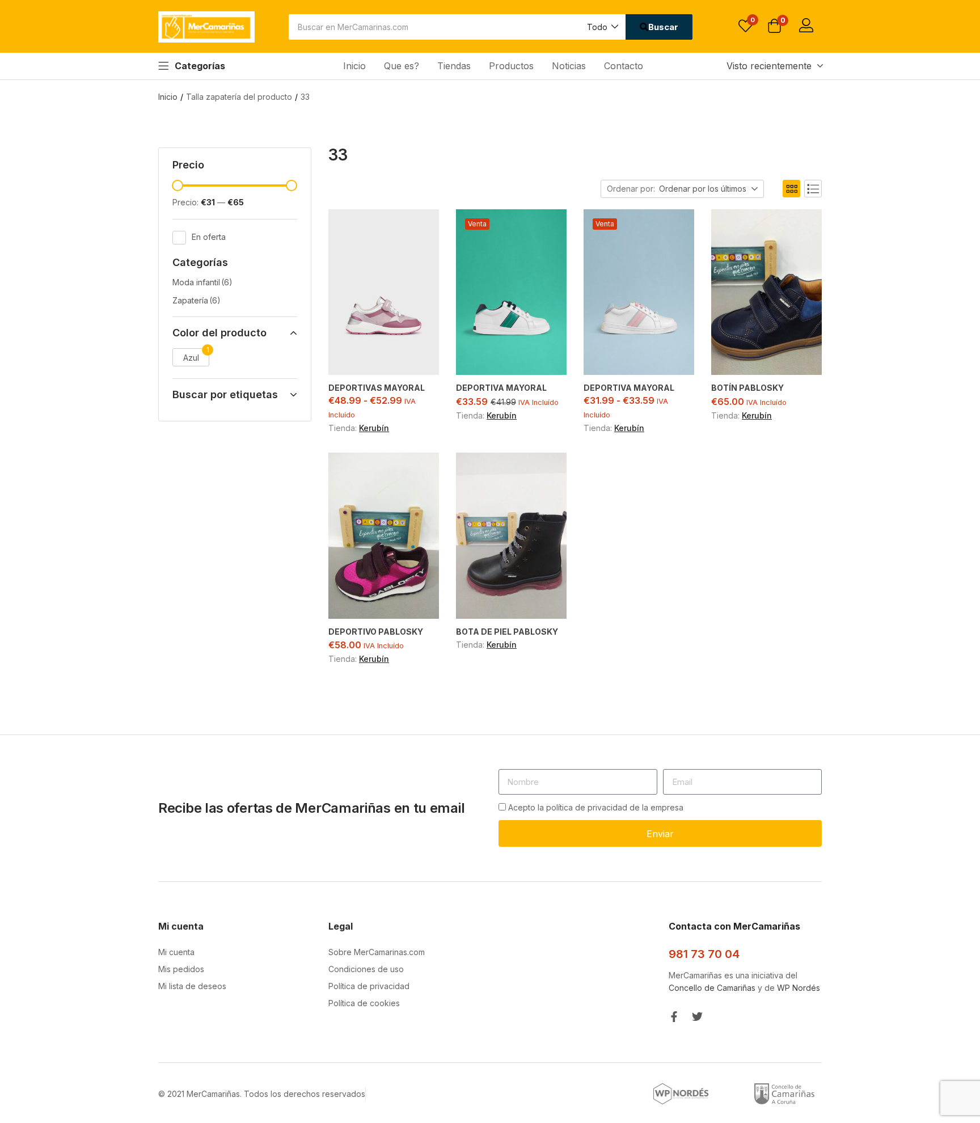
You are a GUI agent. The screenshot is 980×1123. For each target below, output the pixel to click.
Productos (511, 65)
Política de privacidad (368, 986)
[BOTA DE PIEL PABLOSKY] (511, 536)
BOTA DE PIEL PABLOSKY (507, 631)
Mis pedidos (181, 969)
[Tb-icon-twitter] (697, 1016)
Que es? (401, 65)
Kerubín (374, 428)
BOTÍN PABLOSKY (747, 387)
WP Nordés (798, 988)
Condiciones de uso (366, 969)
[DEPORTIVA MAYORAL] (511, 292)
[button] (602, 27)
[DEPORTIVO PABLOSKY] (383, 536)
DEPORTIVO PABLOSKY (375, 631)
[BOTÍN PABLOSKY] (766, 292)
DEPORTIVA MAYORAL (501, 387)
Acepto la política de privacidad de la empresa (595, 807)
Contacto (623, 65)
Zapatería (196, 300)
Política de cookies (364, 1003)
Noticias (569, 65)
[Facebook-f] (674, 1016)
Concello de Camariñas (712, 988)
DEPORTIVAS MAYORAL (376, 387)
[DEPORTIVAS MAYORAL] (383, 292)
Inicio (354, 65)
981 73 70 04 (704, 954)
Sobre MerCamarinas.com (376, 952)
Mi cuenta (176, 952)
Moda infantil (202, 282)
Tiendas (454, 65)
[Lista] (813, 188)
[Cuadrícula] (791, 188)
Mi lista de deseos (192, 986)
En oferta (209, 236)
